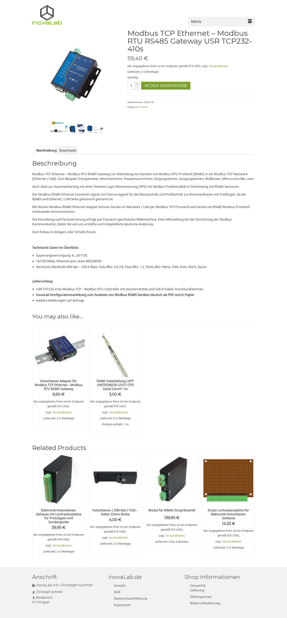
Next (251, 507)
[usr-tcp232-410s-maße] (77, 129)
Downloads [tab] (67, 150)
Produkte (143, 106)
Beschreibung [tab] (46, 150)
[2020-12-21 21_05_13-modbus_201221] (58, 129)
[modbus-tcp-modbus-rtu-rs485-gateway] (76, 73)
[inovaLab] (48, 14)
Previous (35, 507)
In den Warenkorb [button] (59, 425)
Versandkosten (218, 66)
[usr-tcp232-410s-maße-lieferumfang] (95, 129)
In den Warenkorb (166, 85)
